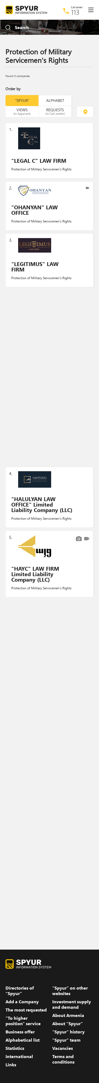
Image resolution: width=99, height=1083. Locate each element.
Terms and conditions (63, 1059)
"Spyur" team (66, 1040)
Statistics (15, 1048)
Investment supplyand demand (71, 1004)
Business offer (20, 1032)
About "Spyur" (67, 1023)
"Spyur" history (68, 1032)
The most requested (26, 1010)
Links (11, 1064)
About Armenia (68, 1015)
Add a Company (22, 1001)
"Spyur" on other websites (70, 990)
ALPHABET (55, 100)
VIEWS (22, 111)
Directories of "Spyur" (20, 990)
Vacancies (62, 1048)
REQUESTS (55, 111)
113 (75, 12)
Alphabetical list (23, 1040)
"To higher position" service (23, 1020)
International (19, 1056)
